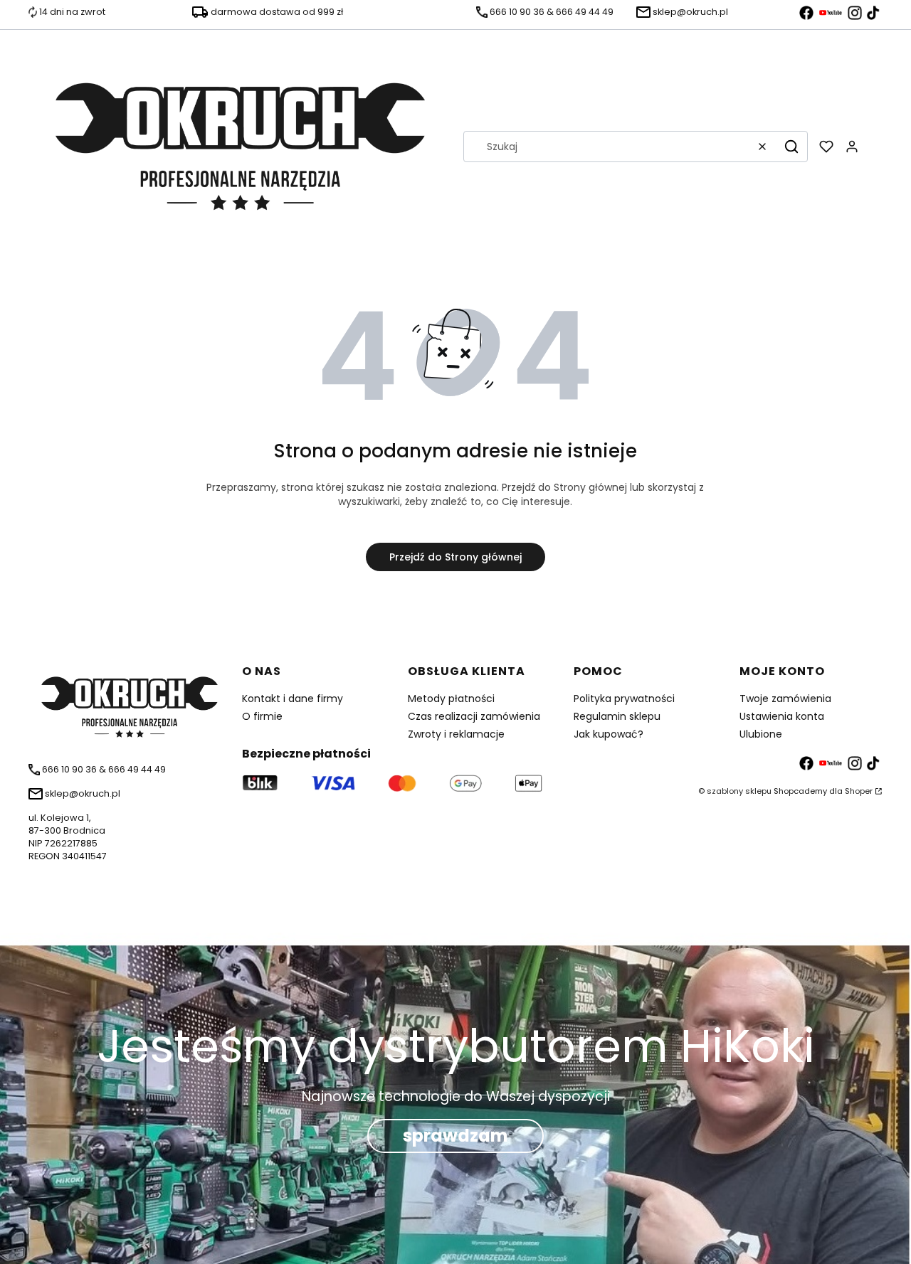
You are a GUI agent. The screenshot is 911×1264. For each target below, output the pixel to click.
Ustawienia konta (781, 716)
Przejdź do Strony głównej (455, 557)
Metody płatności (451, 698)
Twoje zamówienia (785, 698)
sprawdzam (455, 1135)
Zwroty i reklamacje (456, 734)
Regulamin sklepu (617, 716)
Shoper (859, 791)
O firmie (262, 716)
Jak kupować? (608, 734)
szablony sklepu (739, 791)
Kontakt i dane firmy (292, 698)
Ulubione (760, 734)
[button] (791, 146)
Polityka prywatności (624, 698)
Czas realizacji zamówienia (474, 716)
